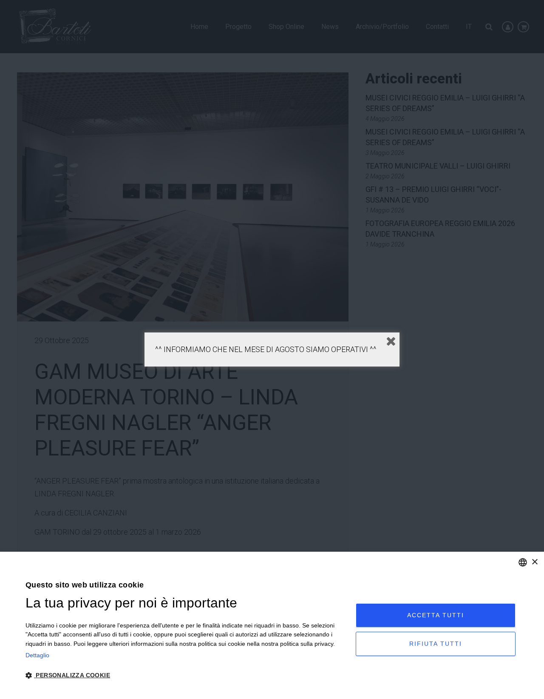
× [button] (534, 562)
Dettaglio (37, 655)
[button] (186, 675)
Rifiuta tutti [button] (435, 643)
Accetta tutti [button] (435, 615)
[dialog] (272, 625)
